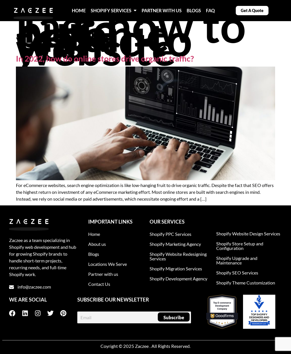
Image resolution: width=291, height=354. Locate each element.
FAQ (210, 10)
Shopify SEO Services (237, 272)
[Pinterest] (66, 313)
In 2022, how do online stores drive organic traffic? (105, 58)
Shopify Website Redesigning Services (178, 256)
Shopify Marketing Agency (175, 244)
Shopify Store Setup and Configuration (239, 246)
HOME (79, 10)
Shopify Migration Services (176, 268)
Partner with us (103, 274)
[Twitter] (53, 313)
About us (97, 244)
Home (94, 234)
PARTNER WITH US (162, 10)
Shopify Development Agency (178, 278)
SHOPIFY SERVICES (111, 10)
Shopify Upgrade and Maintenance (236, 260)
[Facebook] (15, 313)
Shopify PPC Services (170, 234)
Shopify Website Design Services (248, 233)
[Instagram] (41, 313)
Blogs (93, 254)
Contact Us (99, 284)
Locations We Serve (107, 264)
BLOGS (194, 10)
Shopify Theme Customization (245, 282)
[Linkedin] (28, 313)
